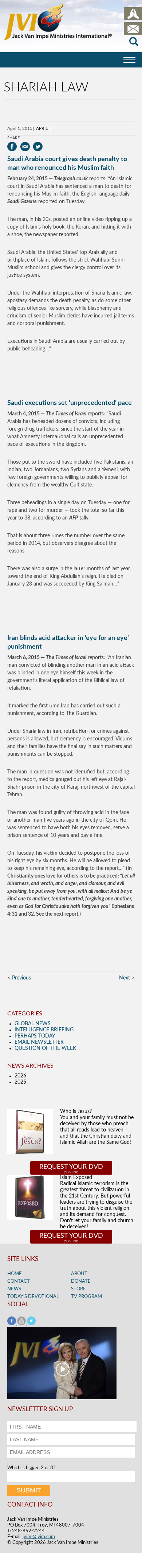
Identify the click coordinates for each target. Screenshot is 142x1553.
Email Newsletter (39, 1042)
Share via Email (25, 146)
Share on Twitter (38, 146)
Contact (18, 1281)
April (42, 128)
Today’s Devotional (33, 1296)
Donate (81, 1281)
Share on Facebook (12, 146)
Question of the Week (45, 1048)
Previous (21, 978)
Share (13, 138)
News (14, 1289)
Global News (33, 1023)
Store (78, 1289)
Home (14, 1273)
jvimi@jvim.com (39, 1536)
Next (124, 978)
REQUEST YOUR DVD (71, 1167)
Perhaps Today (35, 1036)
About (79, 1273)
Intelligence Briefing (44, 1029)
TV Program (86, 1296)
